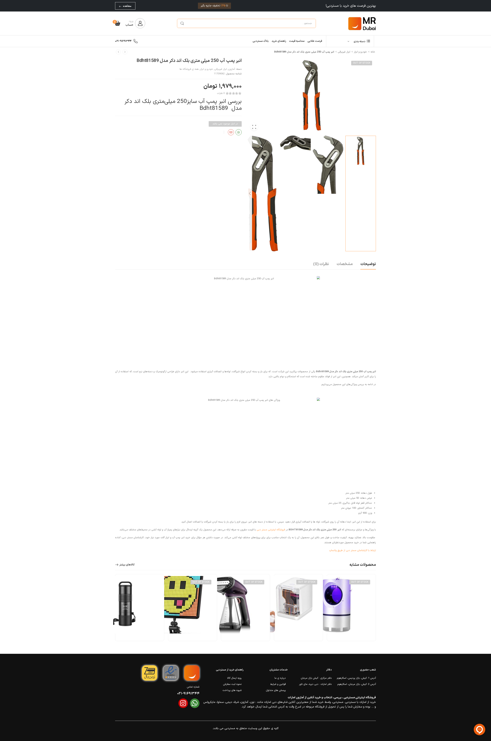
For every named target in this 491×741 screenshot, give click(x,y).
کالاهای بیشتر (127, 565)
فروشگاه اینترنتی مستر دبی (271, 530)
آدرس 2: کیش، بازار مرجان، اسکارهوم (356, 684)
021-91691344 (123, 41)
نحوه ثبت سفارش (232, 684)
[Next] (249, 193)
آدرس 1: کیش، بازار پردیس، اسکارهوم (356, 678)
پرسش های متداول (276, 690)
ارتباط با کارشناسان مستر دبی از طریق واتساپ (352, 550)
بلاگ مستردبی (261, 41)
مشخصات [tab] (345, 264)
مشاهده (127, 6)
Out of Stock (361, 63)
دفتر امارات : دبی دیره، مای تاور (315, 684)
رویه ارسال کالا (234, 678)
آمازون (231, 69)
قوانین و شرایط (278, 684)
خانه (373, 52)
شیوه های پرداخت (232, 690)
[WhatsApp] (239, 132)
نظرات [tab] (321, 264)
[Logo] (362, 23)
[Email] (231, 132)
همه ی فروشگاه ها (189, 69)
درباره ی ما (280, 678)
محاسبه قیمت (297, 41)
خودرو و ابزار (360, 52)
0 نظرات (221, 93)
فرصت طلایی (314, 41)
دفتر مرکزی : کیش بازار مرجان (316, 678)
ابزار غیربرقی (344, 52)
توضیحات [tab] (368, 264)
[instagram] (183, 703)
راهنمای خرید (279, 41)
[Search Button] (182, 23)
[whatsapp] (194, 703)
